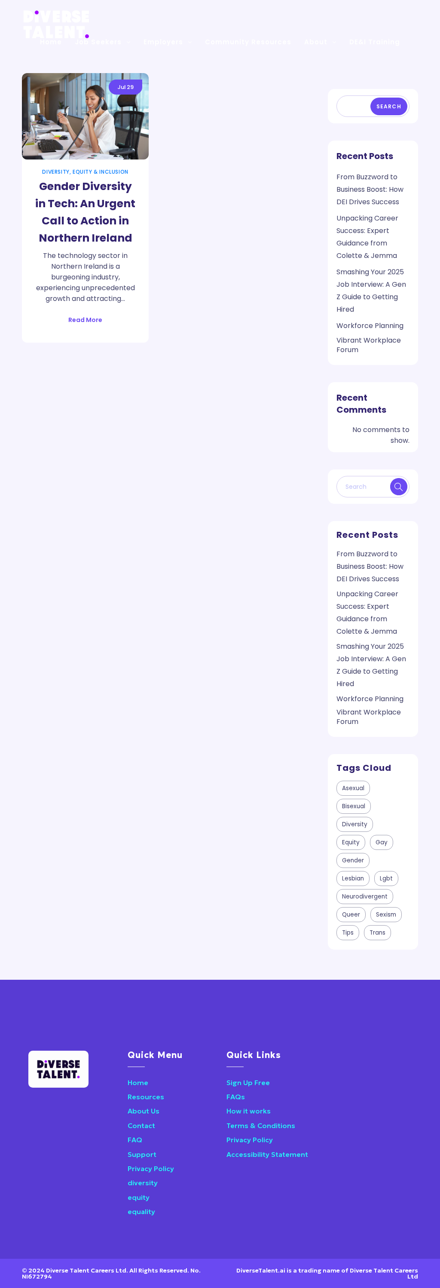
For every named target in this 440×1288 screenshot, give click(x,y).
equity (351, 842)
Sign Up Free (248, 1082)
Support (142, 1154)
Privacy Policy (151, 1168)
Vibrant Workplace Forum (368, 345)
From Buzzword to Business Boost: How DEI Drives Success (369, 189)
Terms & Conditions (260, 1125)
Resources (146, 1096)
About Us (143, 1111)
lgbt (386, 878)
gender (353, 860)
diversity (354, 824)
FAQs (235, 1096)
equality (141, 1211)
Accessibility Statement (267, 1154)
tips (348, 933)
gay (382, 842)
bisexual (353, 806)
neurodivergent (365, 896)
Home (138, 1082)
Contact (141, 1125)
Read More (85, 320)
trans (377, 933)
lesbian (353, 878)
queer (351, 915)
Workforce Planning (369, 326)
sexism (386, 915)
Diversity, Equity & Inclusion (85, 171)
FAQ (135, 1139)
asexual (353, 788)
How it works (248, 1111)
